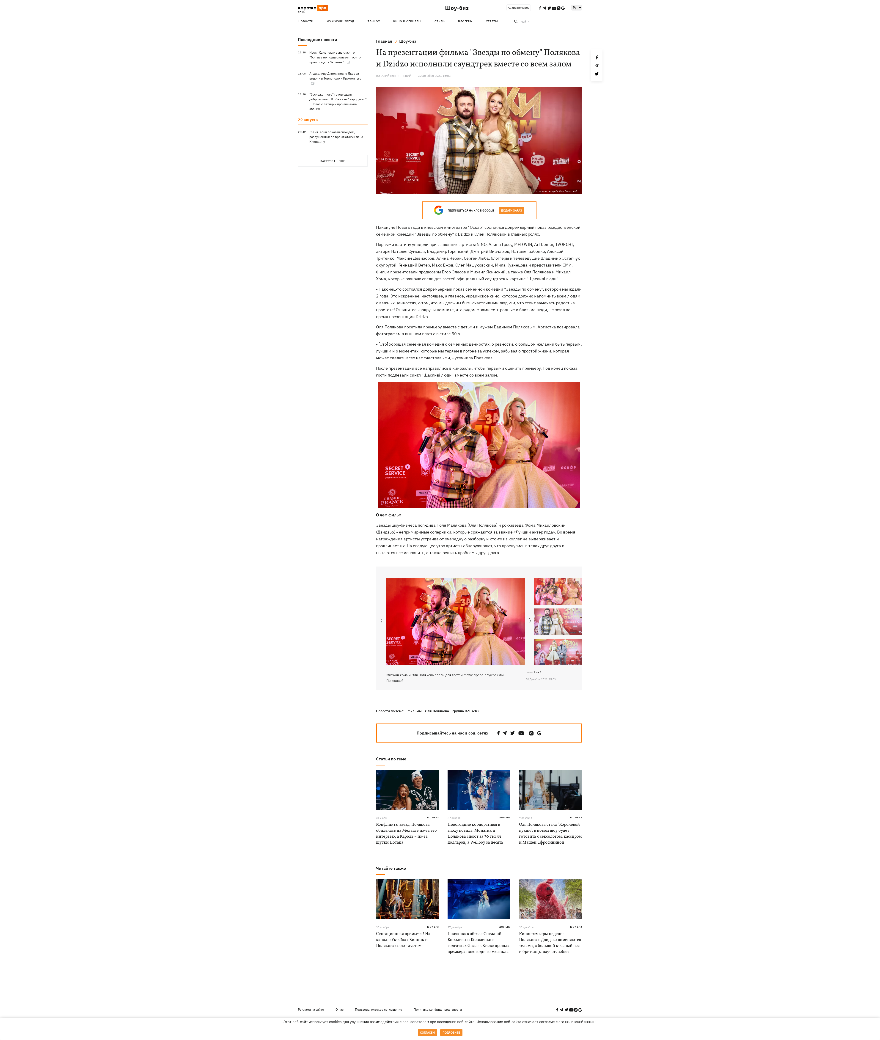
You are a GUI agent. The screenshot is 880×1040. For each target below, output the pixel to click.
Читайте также (391, 868)
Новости (306, 21)
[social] (498, 733)
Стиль (439, 21)
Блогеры (465, 21)
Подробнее (451, 1032)
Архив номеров (518, 8)
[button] (530, 621)
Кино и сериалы (407, 21)
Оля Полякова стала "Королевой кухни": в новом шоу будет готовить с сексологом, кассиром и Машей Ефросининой (550, 833)
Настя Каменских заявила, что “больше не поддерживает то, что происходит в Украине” (335, 57)
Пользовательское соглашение (378, 1009)
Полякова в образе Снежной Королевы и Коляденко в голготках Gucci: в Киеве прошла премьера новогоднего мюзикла (478, 943)
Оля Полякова (437, 711)
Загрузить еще (332, 161)
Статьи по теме (391, 759)
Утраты (492, 21)
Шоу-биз (457, 7)
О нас (340, 1009)
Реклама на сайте (311, 1009)
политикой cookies (581, 1022)
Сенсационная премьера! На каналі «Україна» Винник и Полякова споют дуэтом (403, 940)
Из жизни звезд (340, 21)
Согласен (427, 1032)
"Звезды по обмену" (434, 234)
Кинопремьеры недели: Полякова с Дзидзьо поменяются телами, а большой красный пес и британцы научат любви (550, 943)
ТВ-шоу (374, 21)
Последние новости (317, 39)
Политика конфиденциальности (438, 1009)
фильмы (415, 711)
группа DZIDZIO (465, 711)
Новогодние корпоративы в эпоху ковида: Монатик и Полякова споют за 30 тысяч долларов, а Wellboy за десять (475, 833)
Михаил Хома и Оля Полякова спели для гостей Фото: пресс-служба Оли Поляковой (445, 678)
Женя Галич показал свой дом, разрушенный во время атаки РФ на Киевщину (336, 137)
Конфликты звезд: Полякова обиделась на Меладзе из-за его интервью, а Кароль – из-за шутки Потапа (406, 833)
